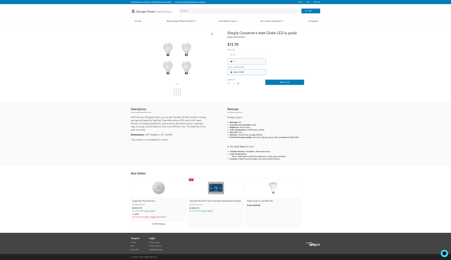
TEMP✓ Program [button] (150, 217)
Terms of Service (155, 246)
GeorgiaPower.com (156, 250)
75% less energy (267, 137)
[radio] (246, 55)
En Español (313, 21)
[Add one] (238, 83)
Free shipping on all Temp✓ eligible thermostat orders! (151, 2)
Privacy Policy (154, 242)
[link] (158, 202)
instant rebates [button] (149, 211)
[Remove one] (228, 83)
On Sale (138, 21)
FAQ (308, 2)
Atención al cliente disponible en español (190, 2)
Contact (300, 2)
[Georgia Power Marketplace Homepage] (151, 11)
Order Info (316, 2)
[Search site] (238, 10)
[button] (182, 21)
